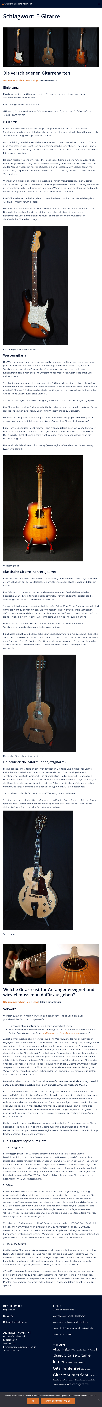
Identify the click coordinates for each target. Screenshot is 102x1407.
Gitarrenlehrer (67, 1368)
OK (33, 1401)
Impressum (9, 1309)
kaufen (64, 1380)
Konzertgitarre (85, 1380)
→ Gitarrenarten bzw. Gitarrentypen (61, 1033)
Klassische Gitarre (73, 1380)
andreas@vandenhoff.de (23, 1347)
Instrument (93, 1376)
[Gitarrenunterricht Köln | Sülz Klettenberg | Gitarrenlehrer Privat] (17, 3)
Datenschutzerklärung (15, 1322)
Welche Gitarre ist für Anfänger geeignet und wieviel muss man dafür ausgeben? (48, 992)
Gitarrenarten (71, 1362)
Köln (93, 1380)
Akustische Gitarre (81, 1350)
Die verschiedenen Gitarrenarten (36, 73)
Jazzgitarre (57, 1380)
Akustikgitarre (63, 1349)
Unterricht (62, 1385)
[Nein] (98, 1399)
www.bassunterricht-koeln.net (69, 1316)
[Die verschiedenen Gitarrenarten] (51, 47)
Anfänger (91, 1350)
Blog (35, 80)
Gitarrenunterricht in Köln (17, 80)
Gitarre (70, 1355)
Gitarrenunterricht (71, 1375)
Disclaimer (8, 1316)
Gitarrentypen (86, 1369)
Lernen (55, 1385)
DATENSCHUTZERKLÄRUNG (57, 1401)
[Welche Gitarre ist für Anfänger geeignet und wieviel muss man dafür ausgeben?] (51, 964)
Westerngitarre (77, 1384)
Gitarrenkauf (80, 1362)
